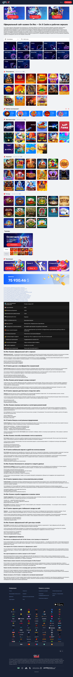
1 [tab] (34, 18)
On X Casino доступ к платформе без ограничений (15, 288)
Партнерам (11, 599)
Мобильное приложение (28, 596)
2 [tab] (35, 18)
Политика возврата (43, 598)
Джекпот (11, 596)
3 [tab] (36, 18)
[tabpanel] (14, 13)
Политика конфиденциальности (44, 594)
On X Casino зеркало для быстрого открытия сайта (16, 291)
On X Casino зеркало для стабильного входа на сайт (16, 300)
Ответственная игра (57, 590)
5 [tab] (38, 18)
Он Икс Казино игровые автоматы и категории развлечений (18, 292)
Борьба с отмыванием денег (57, 594)
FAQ (24, 599)
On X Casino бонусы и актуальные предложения (15, 293)
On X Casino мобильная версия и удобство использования (17, 295)
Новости (25, 590)
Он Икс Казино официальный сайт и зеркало (14, 287)
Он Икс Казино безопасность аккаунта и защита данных (17, 296)
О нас (10, 590)
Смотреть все (19, 71)
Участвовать (13, 244)
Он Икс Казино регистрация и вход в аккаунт (14, 290)
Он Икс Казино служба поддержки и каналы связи (15, 299)
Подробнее (57, 17)
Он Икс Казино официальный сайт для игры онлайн (16, 301)
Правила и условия (43, 590)
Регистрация (68, 2)
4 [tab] (37, 18)
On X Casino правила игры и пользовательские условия (17, 298)
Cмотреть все (21, 119)
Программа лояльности (14, 593)
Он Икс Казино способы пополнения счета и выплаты (16, 294)
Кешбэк (24, 593)
